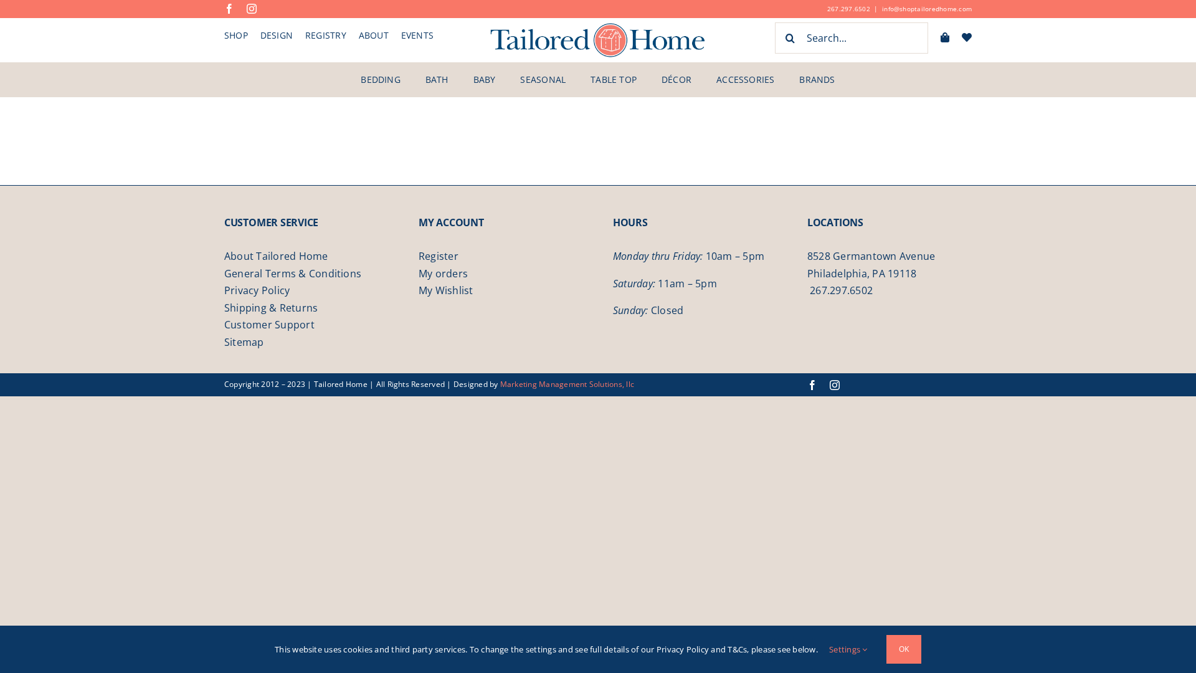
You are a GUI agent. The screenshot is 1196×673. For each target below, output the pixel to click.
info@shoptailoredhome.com (927, 8)
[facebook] (229, 9)
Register (438, 256)
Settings (845, 649)
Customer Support (269, 325)
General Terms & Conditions (292, 273)
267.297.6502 (848, 8)
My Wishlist (446, 290)
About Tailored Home (276, 256)
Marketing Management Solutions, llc (567, 384)
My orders (443, 273)
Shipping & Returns (271, 308)
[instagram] (252, 9)
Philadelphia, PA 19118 (861, 273)
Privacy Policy (257, 290)
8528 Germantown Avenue (871, 256)
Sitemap (244, 342)
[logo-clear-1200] (598, 27)
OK (904, 649)
